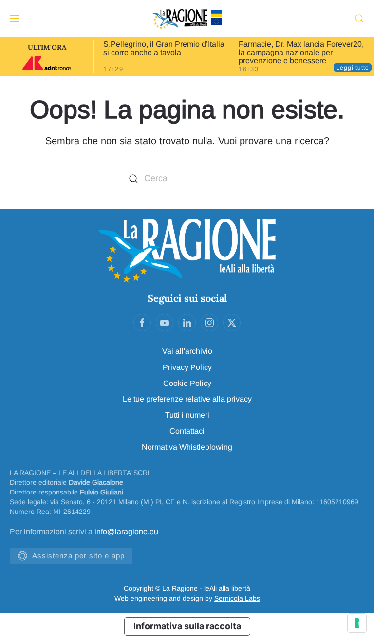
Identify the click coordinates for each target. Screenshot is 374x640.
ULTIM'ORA (47, 47)
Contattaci (187, 431)
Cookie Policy (187, 383)
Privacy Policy (187, 367)
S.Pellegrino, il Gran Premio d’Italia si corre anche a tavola (163, 48)
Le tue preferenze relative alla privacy (187, 399)
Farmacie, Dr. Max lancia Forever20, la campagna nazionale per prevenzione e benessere (301, 52)
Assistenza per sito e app (78, 555)
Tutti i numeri (187, 415)
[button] (14, 18)
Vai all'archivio (187, 351)
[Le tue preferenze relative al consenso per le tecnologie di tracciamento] (357, 623)
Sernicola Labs (237, 598)
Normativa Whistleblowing (187, 447)
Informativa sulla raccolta (187, 626)
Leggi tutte (352, 67)
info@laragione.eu (126, 532)
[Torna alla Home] (187, 18)
